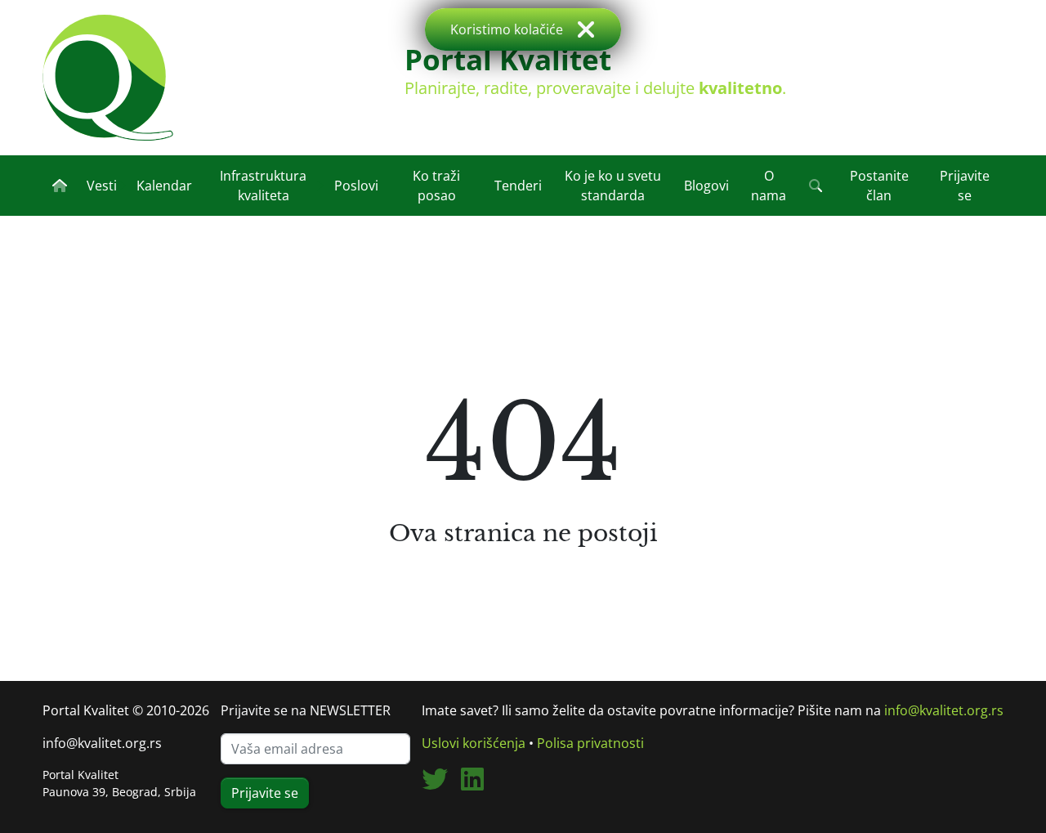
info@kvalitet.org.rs (102, 743)
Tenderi (518, 186)
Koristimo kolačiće (506, 29)
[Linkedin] (479, 784)
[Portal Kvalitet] (107, 77)
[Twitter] (441, 784)
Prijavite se (965, 185)
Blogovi (706, 186)
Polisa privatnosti (590, 743)
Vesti (102, 186)
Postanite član (879, 185)
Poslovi (356, 186)
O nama (768, 185)
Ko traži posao (436, 185)
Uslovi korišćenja (473, 743)
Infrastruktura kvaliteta (263, 185)
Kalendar (164, 186)
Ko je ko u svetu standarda (613, 185)
